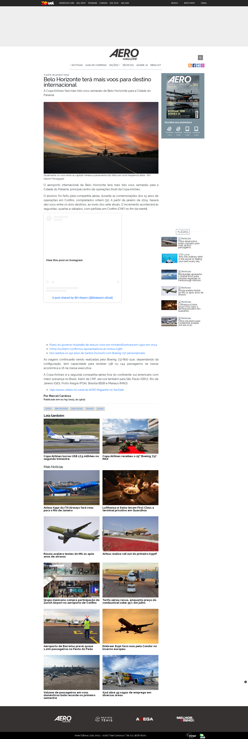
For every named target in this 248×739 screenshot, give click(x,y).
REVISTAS (128, 65)
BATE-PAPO (189, 3)
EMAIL (204, 3)
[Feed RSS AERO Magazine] (190, 65)
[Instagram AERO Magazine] (202, 65)
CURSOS (103, 3)
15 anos (100, 408)
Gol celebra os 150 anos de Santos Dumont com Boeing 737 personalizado (97, 353)
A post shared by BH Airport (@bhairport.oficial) (82, 297)
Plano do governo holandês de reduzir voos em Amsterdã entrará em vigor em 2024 (103, 344)
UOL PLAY (114, 3)
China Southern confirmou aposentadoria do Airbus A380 (85, 348)
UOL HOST (81, 3)
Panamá (89, 408)
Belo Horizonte (61, 408)
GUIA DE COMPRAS (96, 65)
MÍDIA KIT (155, 65)
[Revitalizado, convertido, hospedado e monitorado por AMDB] (202, 736)
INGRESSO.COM (66, 3)
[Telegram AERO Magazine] (198, 65)
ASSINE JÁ (142, 65)
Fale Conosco (117, 735)
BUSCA (174, 3)
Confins (48, 408)
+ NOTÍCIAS (76, 65)
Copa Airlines (76, 408)
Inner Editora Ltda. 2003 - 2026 (91, 735)
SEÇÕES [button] (113, 65)
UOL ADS (125, 3)
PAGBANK (92, 3)
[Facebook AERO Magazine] (194, 65)
